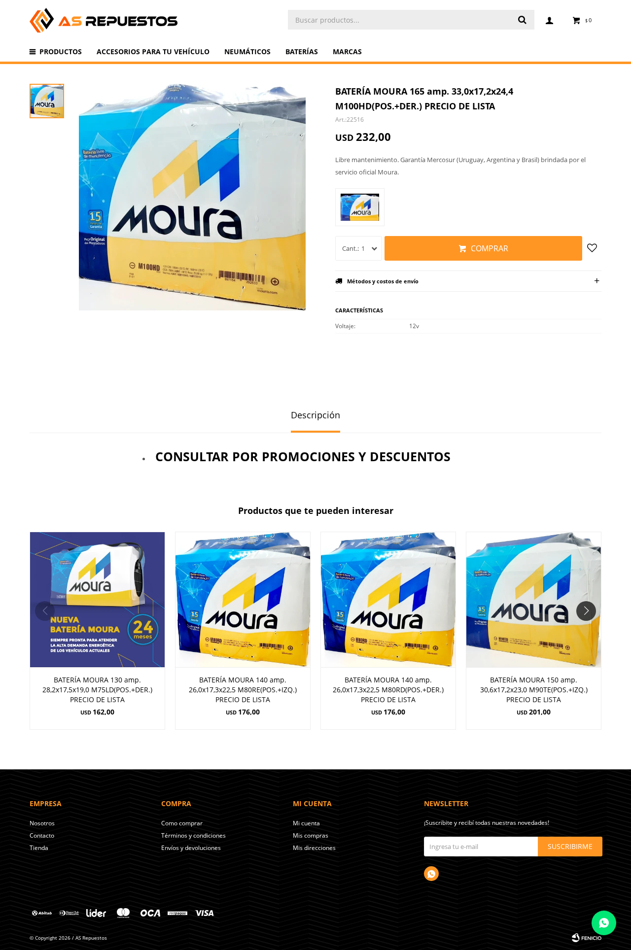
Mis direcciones (314, 848)
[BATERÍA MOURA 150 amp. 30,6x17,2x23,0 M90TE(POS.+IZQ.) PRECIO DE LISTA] (533, 599)
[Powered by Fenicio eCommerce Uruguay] (586, 937)
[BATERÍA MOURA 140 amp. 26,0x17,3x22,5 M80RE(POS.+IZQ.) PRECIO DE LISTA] (243, 599)
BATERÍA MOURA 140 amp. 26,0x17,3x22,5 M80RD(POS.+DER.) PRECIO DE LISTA (388, 689)
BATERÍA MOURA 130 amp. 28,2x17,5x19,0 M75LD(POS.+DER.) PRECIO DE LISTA (97, 689)
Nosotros (42, 823)
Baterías (301, 51)
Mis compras (310, 835)
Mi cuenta (306, 823)
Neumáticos (247, 51)
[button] (589, 631)
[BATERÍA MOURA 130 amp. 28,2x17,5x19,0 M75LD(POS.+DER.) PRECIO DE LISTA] (97, 599)
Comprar (489, 248)
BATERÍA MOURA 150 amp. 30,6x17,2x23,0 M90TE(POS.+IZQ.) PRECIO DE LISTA (534, 689)
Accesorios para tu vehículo (153, 51)
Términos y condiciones (193, 835)
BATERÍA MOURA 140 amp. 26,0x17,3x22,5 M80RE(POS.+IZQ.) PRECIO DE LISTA (243, 689)
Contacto (42, 835)
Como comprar (182, 823)
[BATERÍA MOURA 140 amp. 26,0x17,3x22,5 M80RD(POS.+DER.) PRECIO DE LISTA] (388, 599)
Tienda (39, 848)
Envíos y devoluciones (191, 848)
